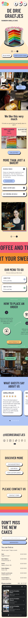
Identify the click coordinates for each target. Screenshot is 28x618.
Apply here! (20, 87)
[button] (17, 51)
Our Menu (14, 468)
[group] (14, 35)
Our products (14, 342)
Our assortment (14, 464)
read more (6, 55)
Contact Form (14, 495)
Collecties (14, 152)
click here (9, 181)
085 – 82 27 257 (22, 583)
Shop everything (20, 55)
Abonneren (14, 542)
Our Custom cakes (14, 473)
